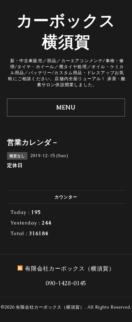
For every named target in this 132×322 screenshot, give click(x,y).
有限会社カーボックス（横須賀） (50, 307)
